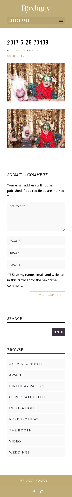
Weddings (19, 452)
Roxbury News (24, 419)
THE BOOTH (20, 430)
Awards (17, 375)
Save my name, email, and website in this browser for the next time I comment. (35, 280)
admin (17, 50)
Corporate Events (28, 397)
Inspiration (21, 408)
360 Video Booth (26, 363)
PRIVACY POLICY (34, 480)
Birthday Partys (26, 386)
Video (15, 441)
